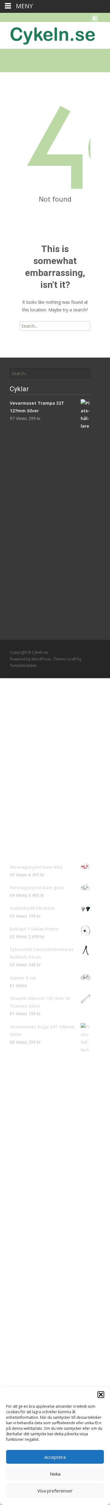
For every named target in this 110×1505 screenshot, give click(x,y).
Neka (55, 1474)
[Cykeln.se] (47, 34)
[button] (101, 1395)
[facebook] (94, 19)
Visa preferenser (55, 1491)
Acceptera (55, 1457)
